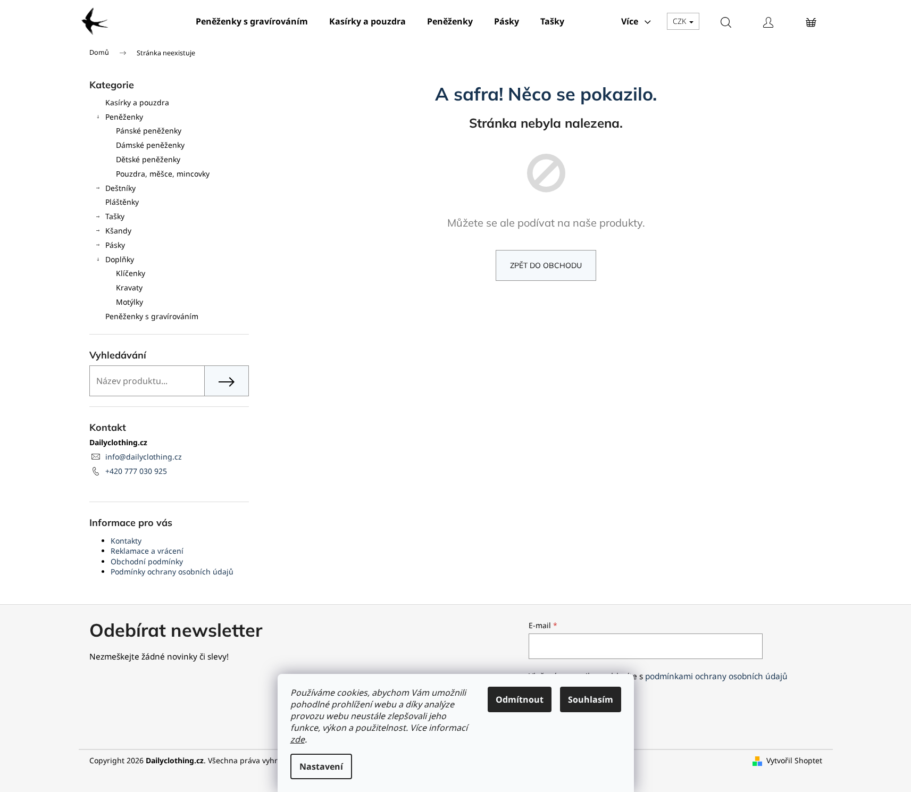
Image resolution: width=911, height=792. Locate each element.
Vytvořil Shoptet (794, 760)
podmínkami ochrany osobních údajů (716, 676)
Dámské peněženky (150, 145)
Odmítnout (520, 699)
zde (297, 739)
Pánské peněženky (148, 131)
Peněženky (124, 117)
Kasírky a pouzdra (137, 102)
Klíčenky (130, 273)
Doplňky (119, 259)
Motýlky (129, 302)
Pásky (115, 245)
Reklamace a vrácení (147, 551)
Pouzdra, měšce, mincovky (163, 174)
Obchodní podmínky (147, 561)
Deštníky (120, 188)
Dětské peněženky (148, 159)
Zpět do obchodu (546, 265)
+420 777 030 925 (136, 471)
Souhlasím (590, 699)
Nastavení (321, 766)
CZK (680, 21)
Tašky (114, 216)
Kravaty (129, 287)
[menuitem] (252, 21)
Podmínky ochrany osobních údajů (172, 571)
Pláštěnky (122, 202)
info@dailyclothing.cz (143, 457)
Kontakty (126, 541)
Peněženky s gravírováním (151, 316)
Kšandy (118, 231)
